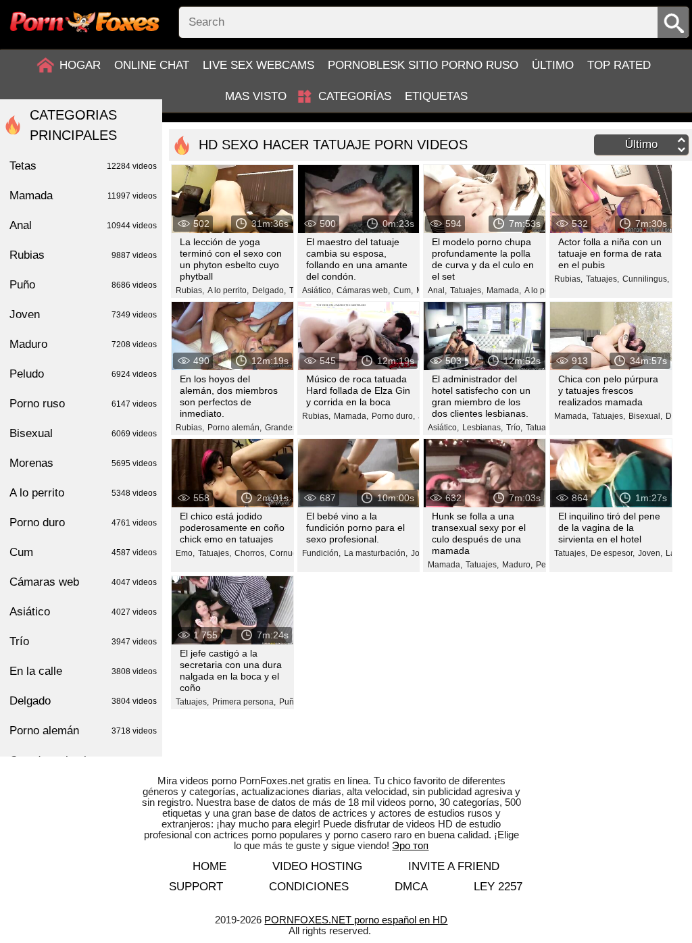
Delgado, (269, 290)
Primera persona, (244, 702)
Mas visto (256, 96)
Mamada (83, 195)
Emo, (185, 553)
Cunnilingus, (645, 279)
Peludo (83, 373)
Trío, (514, 427)
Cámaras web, (363, 290)
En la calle (83, 671)
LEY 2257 (498, 886)
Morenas (83, 463)
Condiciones (309, 886)
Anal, (437, 290)
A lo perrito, (228, 290)
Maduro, (517, 564)
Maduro (83, 344)
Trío (83, 641)
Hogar (80, 65)
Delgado (83, 700)
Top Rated (619, 65)
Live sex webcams (258, 65)
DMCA (411, 886)
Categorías (354, 96)
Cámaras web (83, 582)
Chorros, (250, 553)
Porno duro (83, 522)
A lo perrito (83, 492)
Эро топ (410, 845)
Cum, (403, 290)
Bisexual (83, 433)
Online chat (151, 65)
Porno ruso (83, 403)
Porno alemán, (234, 427)
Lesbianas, (482, 427)
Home (209, 866)
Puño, (290, 702)
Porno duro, (393, 416)
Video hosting (317, 866)
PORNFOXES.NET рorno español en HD (355, 919)
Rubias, (190, 290)
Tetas (83, 165)
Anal (83, 225)
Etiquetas (436, 96)
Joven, (650, 553)
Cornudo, (287, 553)
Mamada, (504, 290)
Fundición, (321, 553)
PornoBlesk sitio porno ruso (423, 65)
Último (553, 65)
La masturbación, (375, 553)
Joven (83, 314)
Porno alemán (83, 730)
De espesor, (613, 553)
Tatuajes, (466, 290)
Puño (83, 284)
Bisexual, (645, 416)
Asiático (83, 611)
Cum (83, 552)
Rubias (83, 255)
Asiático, (317, 290)
